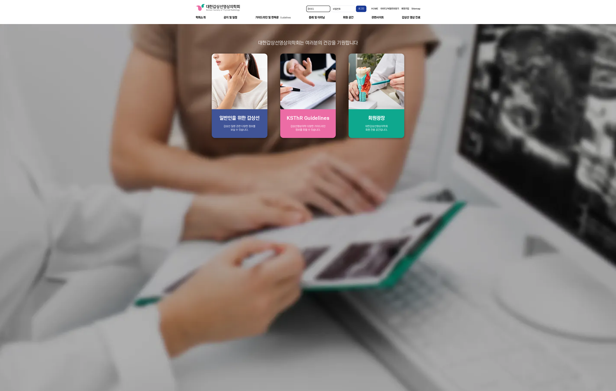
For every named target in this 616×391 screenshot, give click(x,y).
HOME (374, 8)
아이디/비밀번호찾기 (390, 8)
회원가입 (405, 8)
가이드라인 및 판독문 (273, 17)
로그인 (361, 8)
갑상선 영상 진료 (411, 17)
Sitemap (415, 8)
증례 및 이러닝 (317, 17)
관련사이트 (378, 17)
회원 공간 (348, 17)
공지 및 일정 (230, 17)
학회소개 (200, 17)
